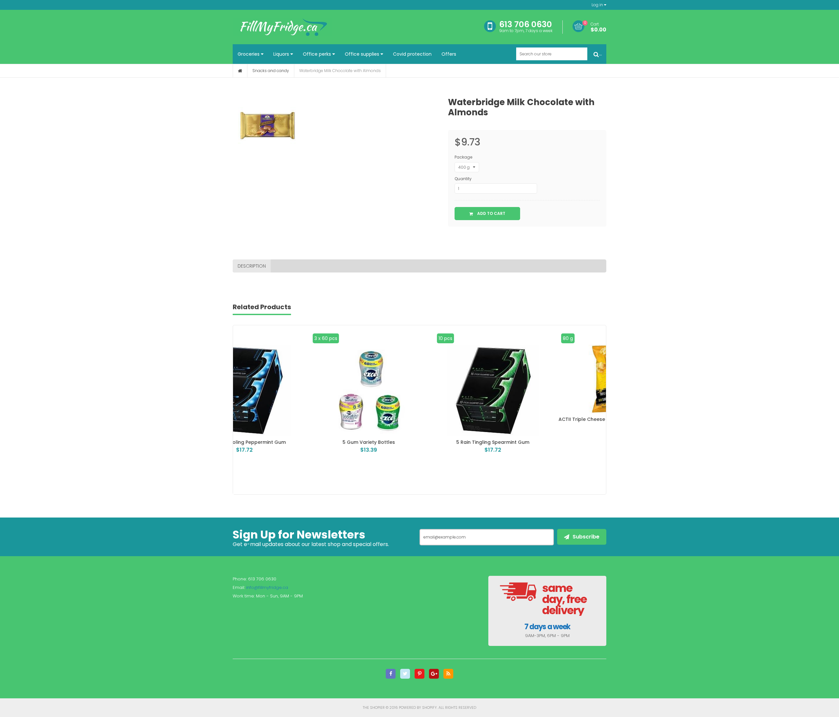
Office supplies (362, 54)
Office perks (317, 54)
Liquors (281, 54)
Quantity (463, 178)
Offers (448, 54)
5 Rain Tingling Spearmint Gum (419, 442)
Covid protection (412, 54)
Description (252, 266)
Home (240, 70)
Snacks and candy (270, 70)
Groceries (249, 54)
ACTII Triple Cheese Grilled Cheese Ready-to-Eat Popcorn (543, 422)
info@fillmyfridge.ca (267, 587)
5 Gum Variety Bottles (295, 442)
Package (463, 157)
